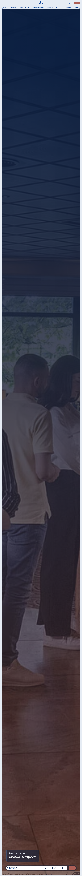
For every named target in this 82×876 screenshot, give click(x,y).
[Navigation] (3, 3)
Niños (60, 867)
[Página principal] (41, 3)
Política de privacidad (49, 874)
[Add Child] (62, 868)
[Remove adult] (55, 868)
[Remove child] (65, 868)
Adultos (49, 867)
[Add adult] (52, 868)
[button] (69, 873)
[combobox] (16, 868)
